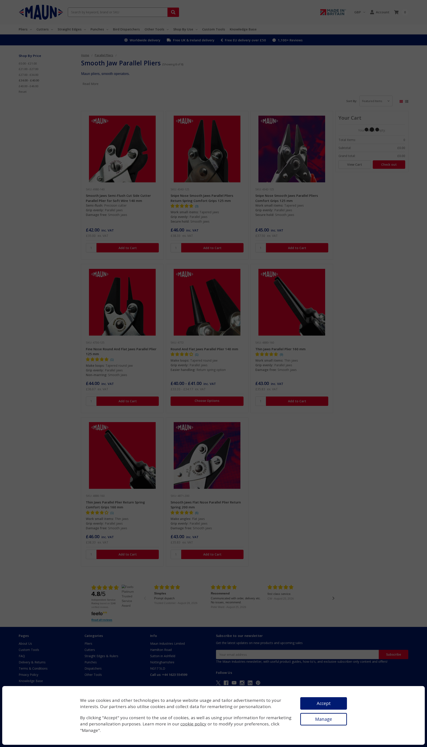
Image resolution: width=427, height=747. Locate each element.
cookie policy (193, 724)
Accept (324, 703)
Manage (323, 719)
